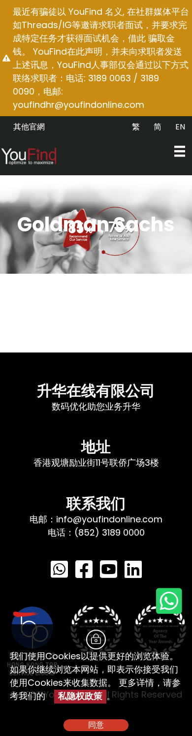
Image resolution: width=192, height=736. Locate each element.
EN (180, 126)
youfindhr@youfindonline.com (78, 104)
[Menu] (179, 151)
